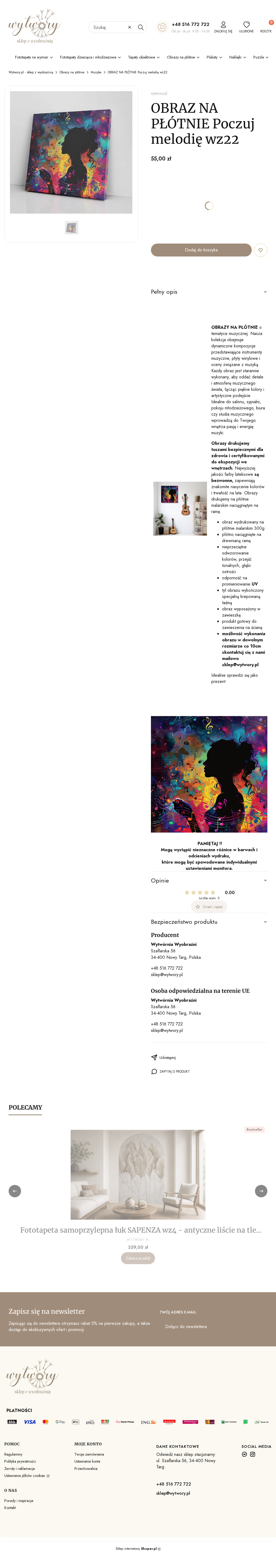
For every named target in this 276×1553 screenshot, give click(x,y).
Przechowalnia (86, 1468)
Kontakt (10, 1507)
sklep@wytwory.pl (167, 975)
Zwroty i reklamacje (19, 1468)
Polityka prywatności (20, 1461)
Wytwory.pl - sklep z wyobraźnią (31, 72)
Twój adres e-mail (178, 1312)
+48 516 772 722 (190, 24)
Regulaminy (13, 1454)
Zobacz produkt (138, 1258)
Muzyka (96, 72)
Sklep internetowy (136, 1548)
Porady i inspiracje (18, 1500)
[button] (141, 27)
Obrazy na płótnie (72, 72)
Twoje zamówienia (89, 1454)
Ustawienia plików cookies (25, 1475)
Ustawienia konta (87, 1461)
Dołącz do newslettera (186, 1326)
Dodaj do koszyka (201, 250)
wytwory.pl (159, 93)
